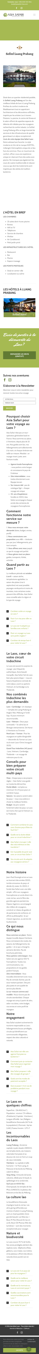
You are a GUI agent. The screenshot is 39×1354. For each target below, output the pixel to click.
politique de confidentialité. (31, 1340)
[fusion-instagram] (9, 379)
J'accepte (19, 1350)
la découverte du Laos (22, 340)
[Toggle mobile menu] (34, 14)
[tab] (19, 612)
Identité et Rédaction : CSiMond (19, 1328)
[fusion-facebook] (4, 379)
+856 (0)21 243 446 (25, 2)
